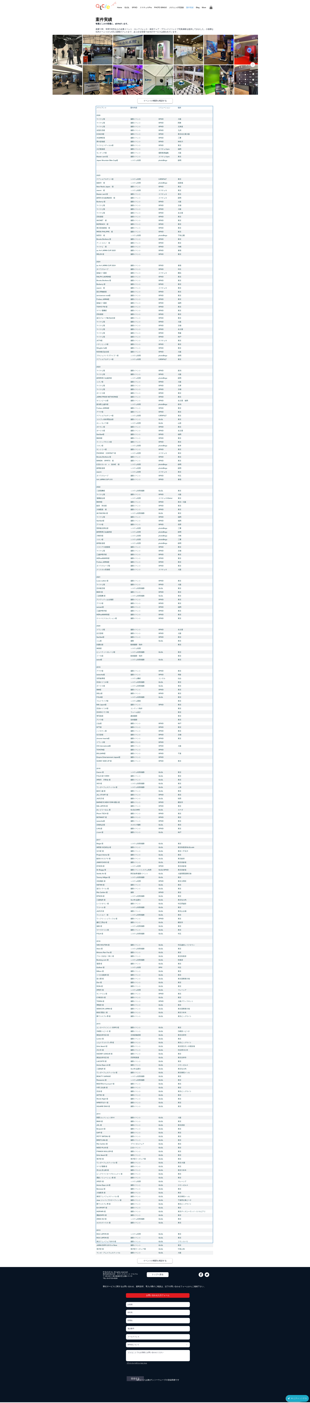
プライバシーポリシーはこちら (137, 1363)
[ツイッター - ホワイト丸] (207, 1274)
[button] (211, 7)
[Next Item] (252, 64)
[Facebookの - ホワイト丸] (201, 1274)
